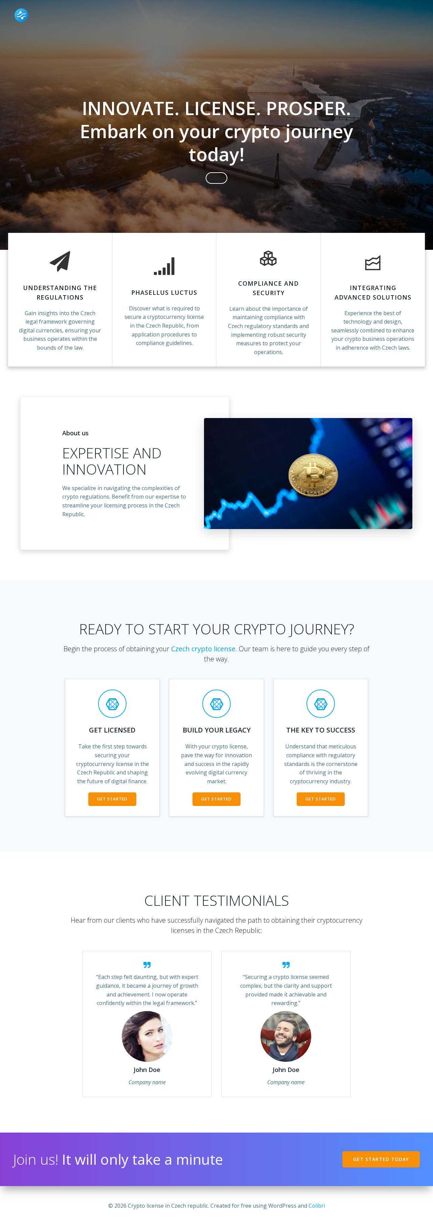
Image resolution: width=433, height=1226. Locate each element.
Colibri (317, 1205)
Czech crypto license (203, 648)
